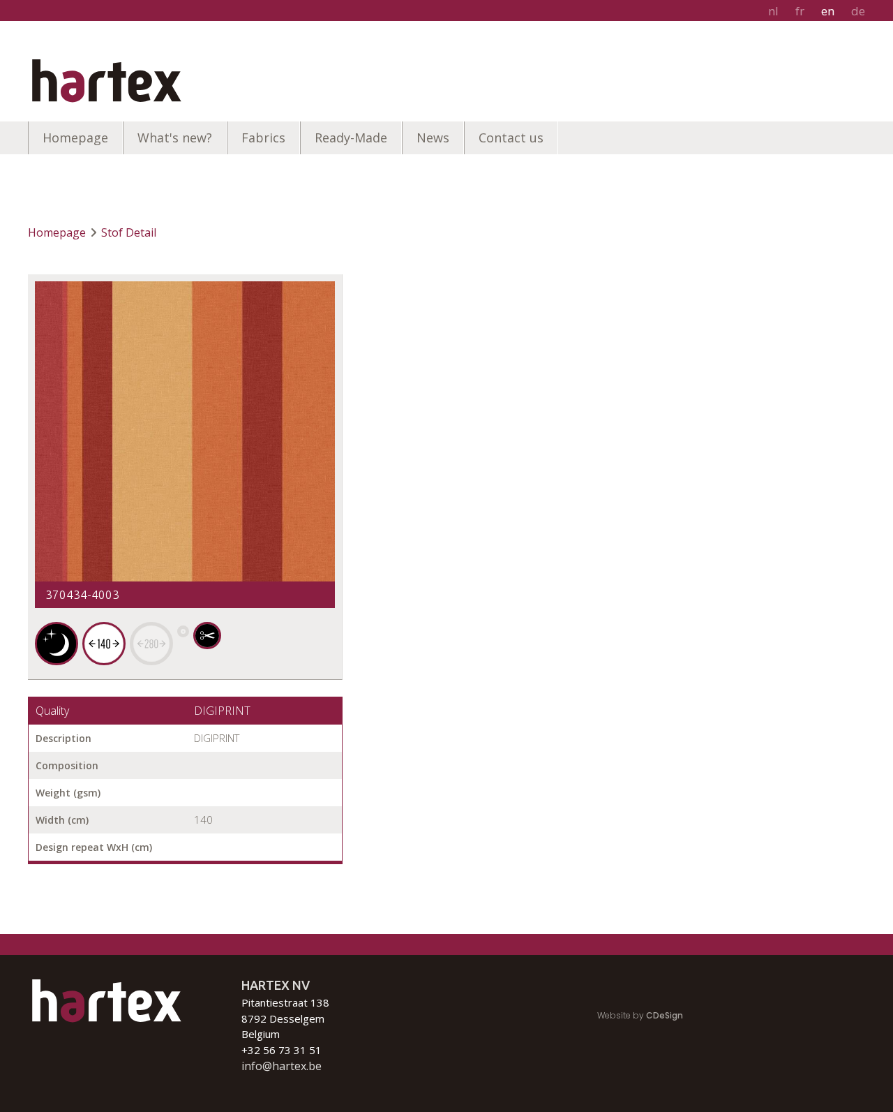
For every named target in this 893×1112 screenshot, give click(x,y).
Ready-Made (351, 137)
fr (799, 11)
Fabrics (263, 137)
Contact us (511, 137)
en (827, 11)
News (433, 137)
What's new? (174, 137)
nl (773, 11)
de (858, 11)
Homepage (75, 137)
